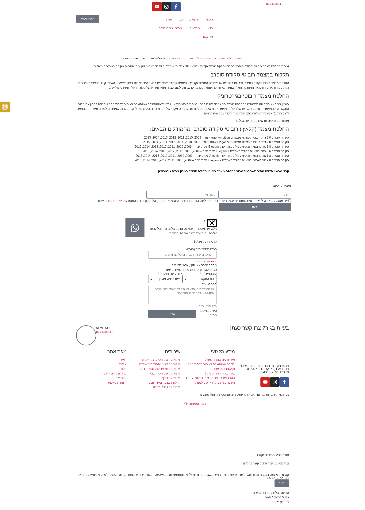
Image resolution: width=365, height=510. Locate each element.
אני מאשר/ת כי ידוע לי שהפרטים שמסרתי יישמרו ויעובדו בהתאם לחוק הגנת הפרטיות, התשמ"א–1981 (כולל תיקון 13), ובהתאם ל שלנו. (192, 200)
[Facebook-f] (176, 6)
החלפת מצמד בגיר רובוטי (219, 58)
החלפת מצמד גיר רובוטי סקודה (184, 58)
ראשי (209, 19)
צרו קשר (207, 37)
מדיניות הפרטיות (115, 200)
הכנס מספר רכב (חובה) (201, 249)
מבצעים (195, 28)
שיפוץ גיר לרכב (189, 19)
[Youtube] (157, 6)
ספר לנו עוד (209, 284)
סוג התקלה (209, 273)
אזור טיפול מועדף (171, 273)
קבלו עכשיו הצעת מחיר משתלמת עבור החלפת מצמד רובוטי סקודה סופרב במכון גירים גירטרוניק (223, 171)
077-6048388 (105, 332)
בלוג (210, 28)
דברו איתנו (103, 327)
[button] (5, 107)
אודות (168, 19)
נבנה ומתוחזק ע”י (194, 403)
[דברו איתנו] (86, 335)
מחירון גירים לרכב (170, 28)
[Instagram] (166, 6)
